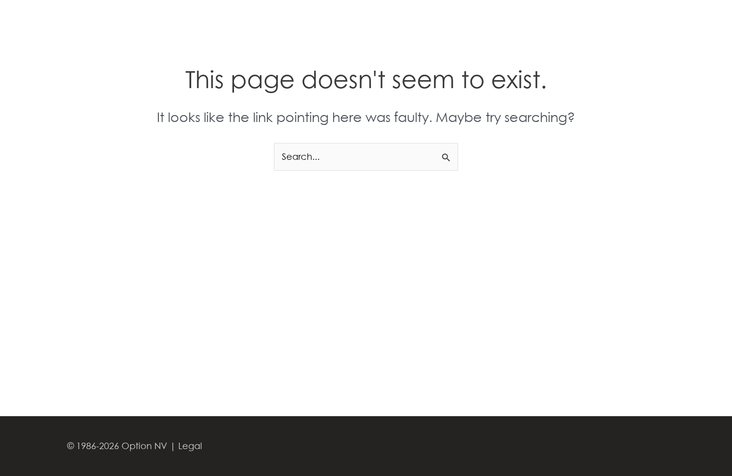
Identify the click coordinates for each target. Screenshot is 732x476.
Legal (190, 446)
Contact (515, 21)
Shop (554, 21)
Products (422, 21)
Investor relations (642, 21)
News (588, 21)
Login (697, 21)
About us (469, 21)
